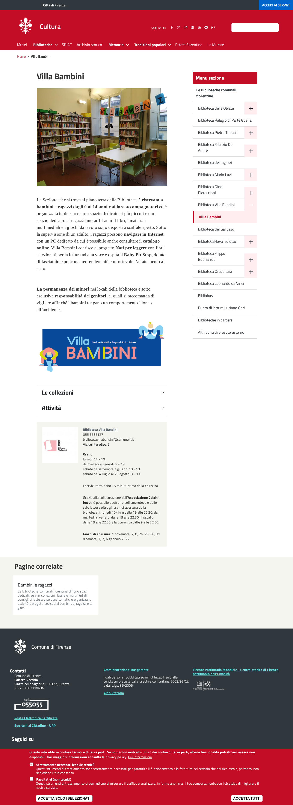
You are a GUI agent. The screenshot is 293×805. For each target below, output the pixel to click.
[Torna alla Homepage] (20, 646)
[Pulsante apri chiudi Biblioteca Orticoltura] (250, 271)
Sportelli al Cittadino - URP (35, 725)
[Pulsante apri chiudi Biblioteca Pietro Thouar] (250, 133)
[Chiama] (31, 705)
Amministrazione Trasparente (126, 669)
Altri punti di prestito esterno (221, 332)
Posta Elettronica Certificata (35, 718)
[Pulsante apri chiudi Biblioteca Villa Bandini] (250, 205)
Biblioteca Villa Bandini (216, 205)
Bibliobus (205, 295)
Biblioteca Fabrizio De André (215, 147)
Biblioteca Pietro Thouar (217, 132)
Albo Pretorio (114, 692)
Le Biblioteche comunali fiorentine (216, 93)
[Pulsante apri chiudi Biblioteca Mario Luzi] (250, 175)
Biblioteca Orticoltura (215, 271)
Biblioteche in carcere (215, 320)
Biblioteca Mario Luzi (215, 175)
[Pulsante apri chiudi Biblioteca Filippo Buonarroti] (250, 259)
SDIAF (67, 45)
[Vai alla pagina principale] (25, 26)
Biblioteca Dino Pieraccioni (210, 190)
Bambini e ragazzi (35, 584)
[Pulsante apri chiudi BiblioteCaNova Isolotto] (250, 241)
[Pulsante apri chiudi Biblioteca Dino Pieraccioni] (250, 193)
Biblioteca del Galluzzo (216, 229)
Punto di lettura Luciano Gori (221, 308)
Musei (22, 45)
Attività (51, 407)
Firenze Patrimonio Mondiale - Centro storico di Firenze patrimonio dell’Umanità (235, 671)
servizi (276, 5)
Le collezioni (57, 392)
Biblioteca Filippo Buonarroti (211, 256)
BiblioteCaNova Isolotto (217, 241)
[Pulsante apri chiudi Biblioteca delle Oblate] (250, 108)
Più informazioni (140, 757)
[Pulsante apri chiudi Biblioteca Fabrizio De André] (250, 151)
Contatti (18, 670)
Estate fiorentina (188, 45)
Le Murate (215, 45)
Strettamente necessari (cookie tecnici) (65, 764)
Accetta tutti (246, 798)
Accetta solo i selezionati (64, 798)
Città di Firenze (54, 5)
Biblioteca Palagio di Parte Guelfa (225, 120)
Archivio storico (89, 45)
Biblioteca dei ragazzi (215, 162)
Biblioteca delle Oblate (216, 108)
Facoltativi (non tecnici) (53, 779)
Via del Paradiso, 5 (96, 444)
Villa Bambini (210, 217)
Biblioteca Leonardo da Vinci (221, 283)
